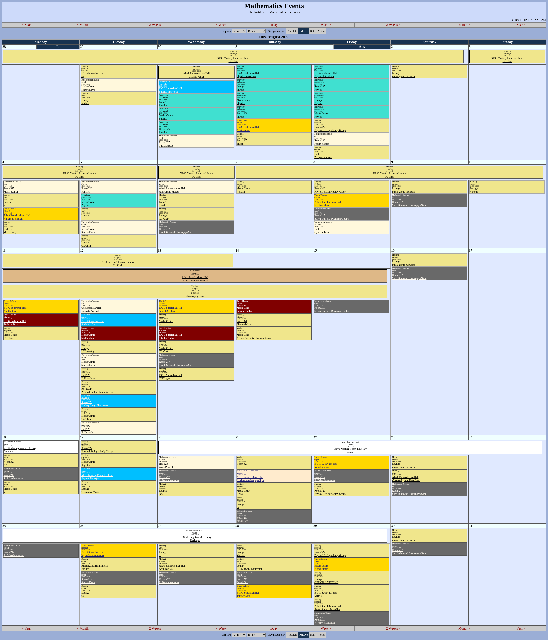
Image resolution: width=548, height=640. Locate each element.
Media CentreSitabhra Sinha (88, 336)
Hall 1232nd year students (323, 156)
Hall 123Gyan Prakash (321, 230)
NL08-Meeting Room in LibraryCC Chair (233, 60)
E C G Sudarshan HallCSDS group (170, 377)
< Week (221, 25)
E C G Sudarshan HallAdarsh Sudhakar (170, 309)
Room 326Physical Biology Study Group (330, 129)
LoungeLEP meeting (87, 350)
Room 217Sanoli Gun (242, 519)
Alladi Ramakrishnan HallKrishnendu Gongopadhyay (251, 479)
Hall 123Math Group (10, 230)
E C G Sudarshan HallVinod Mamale (325, 465)
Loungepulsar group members (403, 75)
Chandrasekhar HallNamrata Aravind (91, 309)
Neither (321, 31)
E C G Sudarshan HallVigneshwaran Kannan (92, 554)
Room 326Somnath (86, 190)
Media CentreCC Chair (10, 336)
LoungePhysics (241, 88)
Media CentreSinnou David (88, 88)
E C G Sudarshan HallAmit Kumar (248, 129)
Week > (326, 25)
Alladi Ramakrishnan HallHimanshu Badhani (17, 217)
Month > (464, 25)
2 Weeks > (393, 25)
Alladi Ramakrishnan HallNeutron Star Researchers (195, 279)
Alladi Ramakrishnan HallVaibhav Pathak (196, 75)
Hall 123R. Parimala (87, 431)
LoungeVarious (85, 102)
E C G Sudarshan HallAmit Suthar (15, 309)
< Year (26, 25)
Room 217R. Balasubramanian (14, 477)
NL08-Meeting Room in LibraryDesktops (350, 450)
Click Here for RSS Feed (529, 20)
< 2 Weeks (153, 25)
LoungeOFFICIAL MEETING (326, 581)
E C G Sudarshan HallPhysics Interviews (248, 75)
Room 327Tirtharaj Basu (166, 144)
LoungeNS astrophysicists (194, 294)
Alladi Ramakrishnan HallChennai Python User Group (406, 479)
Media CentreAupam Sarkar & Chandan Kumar (254, 336)
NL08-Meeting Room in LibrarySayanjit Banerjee (97, 477)
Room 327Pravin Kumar (11, 190)
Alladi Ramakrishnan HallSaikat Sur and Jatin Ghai (327, 608)
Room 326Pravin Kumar (321, 142)
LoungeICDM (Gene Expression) (250, 567)
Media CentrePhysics (243, 102)
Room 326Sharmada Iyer (244, 323)
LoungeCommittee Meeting (91, 490)
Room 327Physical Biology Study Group (97, 390)
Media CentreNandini (243, 190)
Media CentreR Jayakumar (321, 567)
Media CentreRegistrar (88, 463)
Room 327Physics (319, 88)
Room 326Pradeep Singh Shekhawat (94, 404)
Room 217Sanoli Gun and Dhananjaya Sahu (176, 230)
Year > (521, 25)
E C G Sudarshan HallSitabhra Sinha (15, 323)
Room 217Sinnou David (88, 581)
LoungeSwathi (163, 203)
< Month (83, 25)
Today (273, 25)
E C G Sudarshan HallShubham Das (92, 323)
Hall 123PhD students (88, 377)
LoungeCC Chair (86, 244)
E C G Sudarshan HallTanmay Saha (248, 594)
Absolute (292, 31)
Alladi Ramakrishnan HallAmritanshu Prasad (172, 190)
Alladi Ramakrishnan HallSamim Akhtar (327, 203)
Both (312, 31)
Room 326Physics (242, 115)
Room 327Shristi (242, 142)
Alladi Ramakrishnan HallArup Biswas (172, 567)
